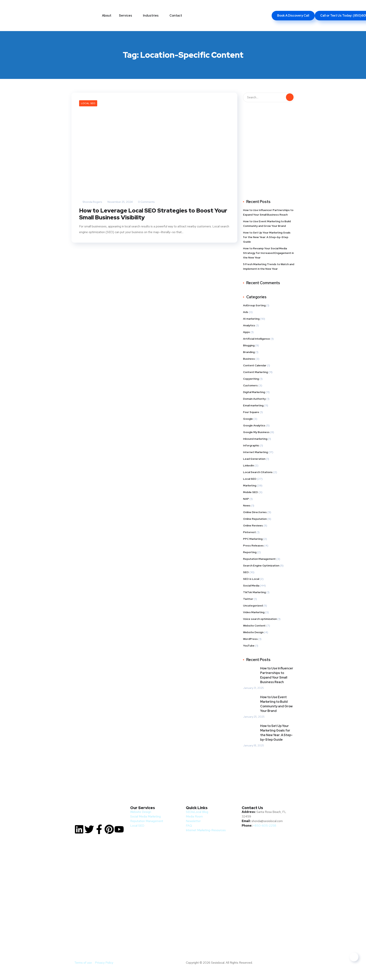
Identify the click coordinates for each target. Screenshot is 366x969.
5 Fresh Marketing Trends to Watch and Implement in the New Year (268, 266)
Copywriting (251, 378)
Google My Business (256, 432)
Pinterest (249, 532)
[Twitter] (89, 829)
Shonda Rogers (92, 202)
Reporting (249, 552)
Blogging (248, 345)
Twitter (248, 599)
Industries (151, 16)
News (246, 505)
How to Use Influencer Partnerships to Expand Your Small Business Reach (268, 212)
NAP (246, 499)
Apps (246, 332)
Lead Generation (254, 458)
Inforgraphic (251, 445)
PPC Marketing (252, 539)
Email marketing (253, 405)
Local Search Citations (258, 472)
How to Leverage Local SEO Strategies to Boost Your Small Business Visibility (153, 214)
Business (249, 358)
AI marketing (251, 318)
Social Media (251, 585)
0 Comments (146, 202)
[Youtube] (119, 829)
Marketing (249, 485)
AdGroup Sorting (254, 305)
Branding (249, 352)
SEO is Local (251, 579)
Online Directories (255, 512)
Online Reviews (253, 525)
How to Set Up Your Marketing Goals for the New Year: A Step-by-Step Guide (267, 237)
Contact (175, 16)
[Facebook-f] (99, 829)
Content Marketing (255, 372)
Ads (245, 312)
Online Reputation (255, 519)
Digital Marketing (254, 392)
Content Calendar (254, 365)
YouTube (248, 645)
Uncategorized (253, 605)
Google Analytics (254, 425)
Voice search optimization (260, 619)
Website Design (253, 632)
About (106, 16)
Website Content (254, 625)
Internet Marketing (255, 452)
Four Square (251, 412)
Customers (250, 385)
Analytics (249, 325)
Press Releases (253, 545)
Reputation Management (259, 559)
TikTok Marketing (254, 592)
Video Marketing (253, 612)
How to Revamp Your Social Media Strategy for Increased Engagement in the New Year (268, 253)
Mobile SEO (250, 492)
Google (248, 418)
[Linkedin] (79, 829)
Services (125, 16)
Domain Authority (254, 398)
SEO (246, 572)
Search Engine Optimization (261, 565)
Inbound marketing (255, 438)
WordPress (250, 639)
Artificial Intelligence (256, 338)
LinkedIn (248, 465)
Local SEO (88, 103)
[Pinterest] (109, 829)
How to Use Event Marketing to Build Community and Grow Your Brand (267, 224)
